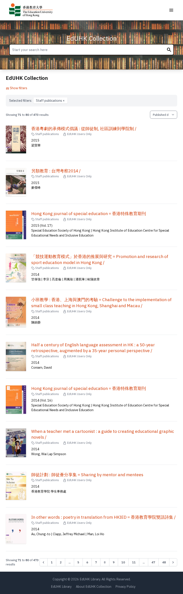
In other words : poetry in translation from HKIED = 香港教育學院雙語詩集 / (103, 517)
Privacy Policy (125, 586)
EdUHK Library (61, 586)
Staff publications (50, 100)
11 (134, 562)
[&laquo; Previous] (44, 562)
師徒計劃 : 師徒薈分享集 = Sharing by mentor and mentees (87, 474)
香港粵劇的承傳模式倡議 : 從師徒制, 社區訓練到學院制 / (83, 128)
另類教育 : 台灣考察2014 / (56, 170)
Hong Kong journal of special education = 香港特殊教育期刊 (88, 213)
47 (153, 562)
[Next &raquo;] (173, 562)
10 (123, 562)
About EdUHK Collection (93, 586)
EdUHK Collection (92, 38)
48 (164, 562)
